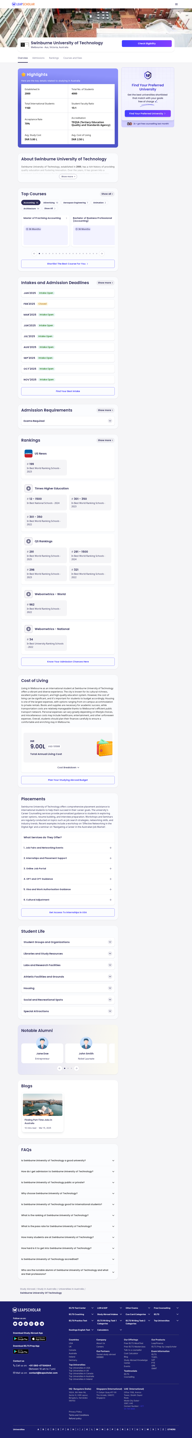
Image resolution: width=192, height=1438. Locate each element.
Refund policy (75, 1418)
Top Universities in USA (79, 1368)
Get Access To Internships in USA (68, 912)
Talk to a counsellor (133, 1350)
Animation (99, 202)
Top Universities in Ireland (80, 1379)
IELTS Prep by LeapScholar (164, 1346)
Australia (73, 1353)
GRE (153, 1365)
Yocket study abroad (106, 1354)
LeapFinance (157, 1343)
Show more (104, 282)
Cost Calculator (131, 1353)
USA (71, 1343)
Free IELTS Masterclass (134, 1346)
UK (70, 1346)
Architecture (31, 208)
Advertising (50, 202)
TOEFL (154, 1357)
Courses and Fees (72, 57)
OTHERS (171, 1429)
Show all (106, 194)
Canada (72, 1350)
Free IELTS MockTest (133, 1343)
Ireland (72, 1356)
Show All (48, 208)
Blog (126, 1356)
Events (127, 1366)
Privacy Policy (75, 1411)
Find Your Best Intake (68, 391)
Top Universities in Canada (81, 1373)
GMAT (154, 1368)
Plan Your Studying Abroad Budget (68, 780)
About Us (100, 1343)
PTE (153, 1363)
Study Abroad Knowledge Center (136, 1361)
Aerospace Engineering (75, 202)
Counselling (129, 1377)
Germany (73, 1360)
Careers (100, 1346)
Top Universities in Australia (81, 1376)
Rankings (54, 57)
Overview (23, 57)
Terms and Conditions (79, 1415)
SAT (153, 1360)
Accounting (31, 202)
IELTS (126, 1374)
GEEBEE (100, 1357)
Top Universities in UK (79, 1370)
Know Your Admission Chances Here (68, 661)
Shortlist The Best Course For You (66, 263)
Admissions (38, 57)
